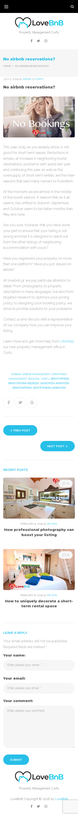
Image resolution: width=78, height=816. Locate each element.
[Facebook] (31, 40)
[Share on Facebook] (8, 402)
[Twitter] (38, 40)
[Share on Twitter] (20, 402)
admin (27, 78)
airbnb (16, 374)
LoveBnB (61, 799)
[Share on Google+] (32, 402)
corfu (39, 78)
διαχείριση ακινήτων (54, 383)
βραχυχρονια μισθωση (23, 383)
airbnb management (36, 374)
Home (7, 66)
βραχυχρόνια (60, 378)
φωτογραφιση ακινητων (49, 387)
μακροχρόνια (22, 387)
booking (34, 378)
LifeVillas (67, 341)
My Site (52, 523)
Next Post (56, 446)
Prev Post (21, 430)
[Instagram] (45, 40)
